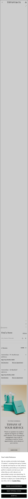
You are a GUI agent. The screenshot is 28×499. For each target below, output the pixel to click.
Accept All (14, 495)
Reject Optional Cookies (14, 491)
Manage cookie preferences (14, 486)
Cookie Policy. (16, 481)
